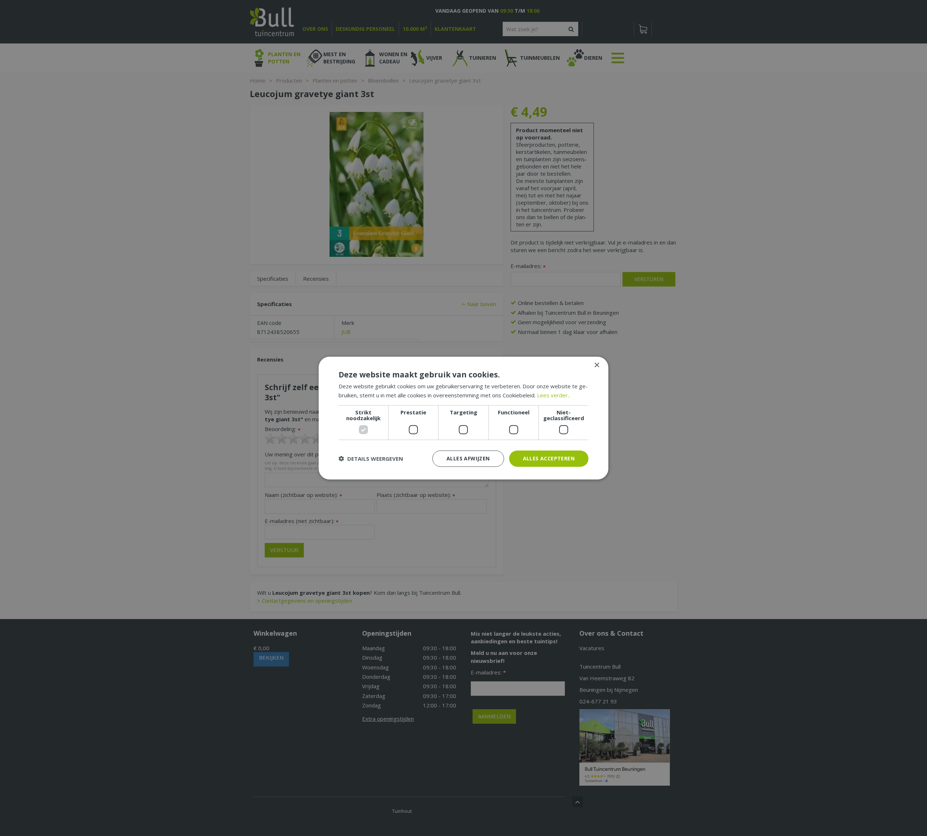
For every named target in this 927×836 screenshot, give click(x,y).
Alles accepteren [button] (549, 458)
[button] (371, 459)
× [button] (596, 365)
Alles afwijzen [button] (468, 458)
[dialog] (463, 418)
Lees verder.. (553, 395)
